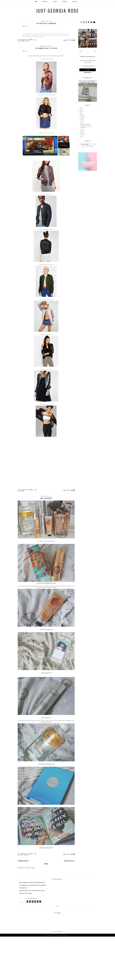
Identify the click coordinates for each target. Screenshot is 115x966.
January (82, 134)
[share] (54, 137)
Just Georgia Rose (57, 10)
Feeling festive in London (25, 893)
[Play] (63, 151)
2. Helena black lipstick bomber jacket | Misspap (46, 94)
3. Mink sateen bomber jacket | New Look (46, 132)
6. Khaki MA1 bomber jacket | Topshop (46, 264)
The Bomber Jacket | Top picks (46, 48)
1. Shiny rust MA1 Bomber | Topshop (46, 58)
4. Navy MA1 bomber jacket (46, 194)
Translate (91, 146)
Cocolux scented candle (64, 33)
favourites (26, 854)
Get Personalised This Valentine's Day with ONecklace (32, 885)
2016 (81, 114)
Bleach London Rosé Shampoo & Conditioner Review (32, 882)
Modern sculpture (28, 36)
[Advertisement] (46, 475)
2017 (81, 113)
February (82, 133)
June (81, 121)
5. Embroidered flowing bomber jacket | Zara (46, 229)
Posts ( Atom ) (30, 867)
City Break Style (23, 888)
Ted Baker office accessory (58, 35)
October (82, 116)
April (82, 129)
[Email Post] (35, 39)
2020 (81, 109)
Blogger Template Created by (57, 935)
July (81, 119)
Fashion (64, 1)
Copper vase (34, 33)
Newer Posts (23, 861)
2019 (81, 111)
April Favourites (46, 498)
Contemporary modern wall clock (43, 33)
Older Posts (68, 861)
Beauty (55, 1)
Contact (45, 1)
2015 (81, 136)
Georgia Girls (32, 138)
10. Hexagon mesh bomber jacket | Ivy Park (46, 404)
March (82, 131)
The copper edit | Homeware (46, 23)
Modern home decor (30, 35)
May (81, 122)
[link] (24, 138)
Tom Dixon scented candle (54, 33)
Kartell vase (24, 35)
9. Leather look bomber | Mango (46, 369)
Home (35, 1)
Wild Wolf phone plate (26, 33)
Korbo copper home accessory (48, 35)
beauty (22, 854)
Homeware (23, 41)
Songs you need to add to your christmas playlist (32, 890)
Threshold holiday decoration (36, 36)
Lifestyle (75, 1)
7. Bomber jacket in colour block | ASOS (46, 299)
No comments (30, 39)
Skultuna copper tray (39, 35)
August (82, 117)
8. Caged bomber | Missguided (46, 334)
